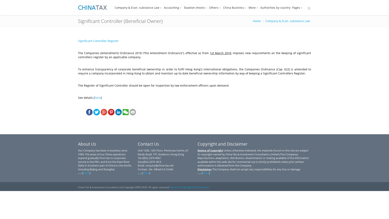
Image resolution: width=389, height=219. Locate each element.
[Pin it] (111, 112)
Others (213, 8)
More (252, 8)
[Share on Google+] (104, 112)
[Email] (132, 112)
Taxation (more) (194, 8)
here (98, 98)
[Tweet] (96, 112)
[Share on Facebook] (89, 112)
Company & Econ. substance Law (137, 8)
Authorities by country (275, 8)
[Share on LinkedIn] (118, 112)
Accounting (171, 8)
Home (257, 21)
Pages (296, 8)
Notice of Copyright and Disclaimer (189, 187)
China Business (233, 8)
